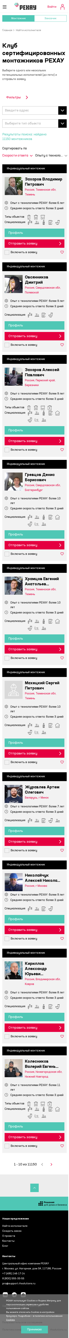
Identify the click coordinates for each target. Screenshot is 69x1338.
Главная (7, 30)
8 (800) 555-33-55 (13, 1278)
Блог (5, 1246)
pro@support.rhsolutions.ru (18, 1283)
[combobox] (34, 110)
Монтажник (18, 18)
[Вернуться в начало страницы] (34, 1188)
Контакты (8, 1241)
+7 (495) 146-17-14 (13, 1273)
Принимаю (34, 1329)
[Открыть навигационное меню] (4, 7)
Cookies (10, 1320)
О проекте (8, 1236)
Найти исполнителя (14, 1226)
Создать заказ (11, 1231)
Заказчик (50, 18)
